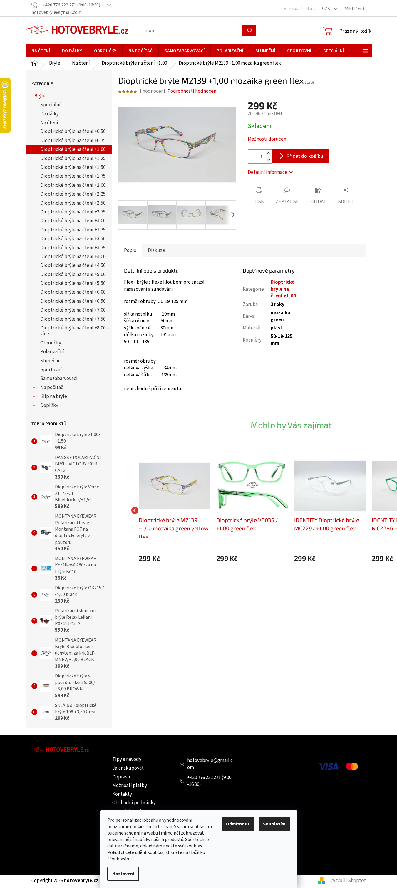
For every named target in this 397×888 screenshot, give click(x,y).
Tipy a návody (126, 759)
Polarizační (52, 351)
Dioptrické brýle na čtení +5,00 (72, 274)
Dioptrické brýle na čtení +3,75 (72, 247)
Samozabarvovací (59, 378)
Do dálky (49, 113)
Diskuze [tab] (156, 250)
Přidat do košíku (305, 156)
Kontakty (122, 794)
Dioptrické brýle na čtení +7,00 (72, 310)
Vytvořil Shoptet (348, 880)
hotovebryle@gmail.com (210, 764)
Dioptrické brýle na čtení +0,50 (72, 131)
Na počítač (51, 387)
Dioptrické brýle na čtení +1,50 (72, 167)
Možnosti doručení (268, 139)
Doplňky (49, 405)
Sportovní (51, 369)
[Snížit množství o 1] (269, 160)
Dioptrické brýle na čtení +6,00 (72, 292)
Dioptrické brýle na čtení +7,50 (72, 319)
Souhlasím (274, 824)
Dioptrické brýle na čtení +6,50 (72, 301)
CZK (326, 8)
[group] (175, 510)
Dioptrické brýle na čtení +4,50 (72, 265)
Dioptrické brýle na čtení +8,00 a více (74, 330)
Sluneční (49, 360)
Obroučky (50, 343)
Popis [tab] (130, 250)
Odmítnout (237, 824)
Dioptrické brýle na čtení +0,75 (72, 140)
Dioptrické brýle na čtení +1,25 (72, 158)
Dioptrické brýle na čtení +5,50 (72, 283)
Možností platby (129, 785)
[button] (175, 558)
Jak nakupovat (128, 768)
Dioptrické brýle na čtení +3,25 (72, 229)
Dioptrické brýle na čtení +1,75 (72, 176)
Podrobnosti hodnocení (192, 91)
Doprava (121, 777)
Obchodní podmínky (134, 802)
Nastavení (123, 874)
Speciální (50, 104)
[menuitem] (41, 51)
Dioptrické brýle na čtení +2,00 (72, 185)
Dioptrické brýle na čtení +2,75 (72, 212)
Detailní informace (267, 172)
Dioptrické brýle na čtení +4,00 (72, 256)
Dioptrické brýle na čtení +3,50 (72, 238)
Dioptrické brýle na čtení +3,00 (72, 220)
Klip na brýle (53, 396)
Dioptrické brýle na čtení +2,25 (72, 194)
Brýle (40, 96)
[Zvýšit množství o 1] (269, 153)
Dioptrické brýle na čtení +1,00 (72, 149)
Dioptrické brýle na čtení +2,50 (72, 203)
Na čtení (49, 122)
